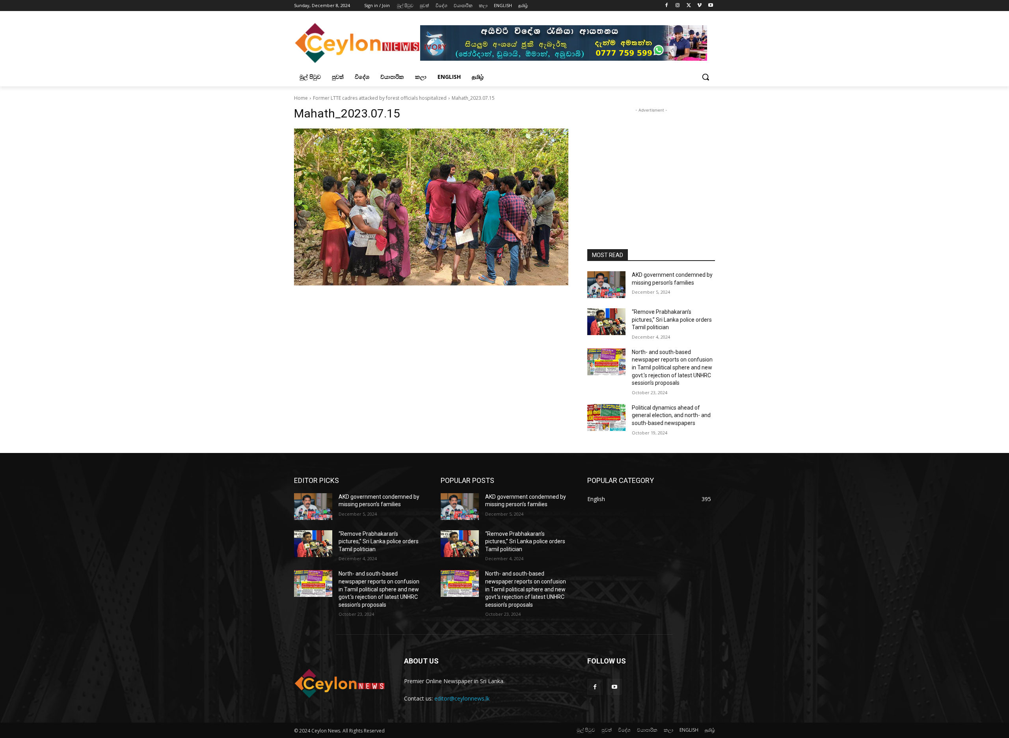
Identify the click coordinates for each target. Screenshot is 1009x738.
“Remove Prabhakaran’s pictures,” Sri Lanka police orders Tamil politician (672, 319)
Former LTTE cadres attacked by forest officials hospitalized (380, 98)
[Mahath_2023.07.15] (431, 207)
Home (301, 98)
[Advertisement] (651, 163)
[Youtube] (710, 5)
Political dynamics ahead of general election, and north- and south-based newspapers (671, 415)
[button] (705, 76)
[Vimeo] (699, 5)
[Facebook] (666, 5)
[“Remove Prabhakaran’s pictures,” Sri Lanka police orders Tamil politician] (606, 321)
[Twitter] (688, 5)
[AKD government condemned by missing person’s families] (606, 284)
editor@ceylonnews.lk (462, 698)
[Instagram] (677, 5)
